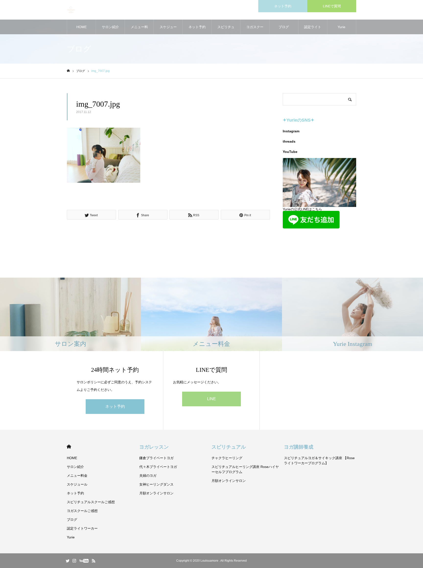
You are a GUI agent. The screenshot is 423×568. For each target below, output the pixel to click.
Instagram (291, 131)
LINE (211, 399)
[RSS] (93, 560)
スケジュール (168, 29)
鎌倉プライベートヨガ (156, 458)
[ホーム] (68, 70)
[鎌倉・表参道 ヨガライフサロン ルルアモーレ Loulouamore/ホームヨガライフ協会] (71, 10)
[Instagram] (74, 560)
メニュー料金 (139, 29)
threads (289, 141)
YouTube (290, 152)
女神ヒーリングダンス (156, 484)
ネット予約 (282, 6)
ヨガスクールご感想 (254, 29)
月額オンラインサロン (156, 493)
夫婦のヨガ (147, 475)
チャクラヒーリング (227, 458)
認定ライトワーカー (312, 29)
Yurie (341, 27)
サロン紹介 (110, 27)
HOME (81, 27)
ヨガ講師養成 (298, 447)
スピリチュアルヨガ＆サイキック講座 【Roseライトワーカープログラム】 (319, 460)
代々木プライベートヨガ (158, 467)
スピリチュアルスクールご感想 (226, 29)
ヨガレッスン (154, 447)
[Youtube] (83, 560)
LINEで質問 (332, 6)
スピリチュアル (229, 447)
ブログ (284, 27)
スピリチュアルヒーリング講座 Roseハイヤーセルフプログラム (245, 469)
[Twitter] (67, 560)
